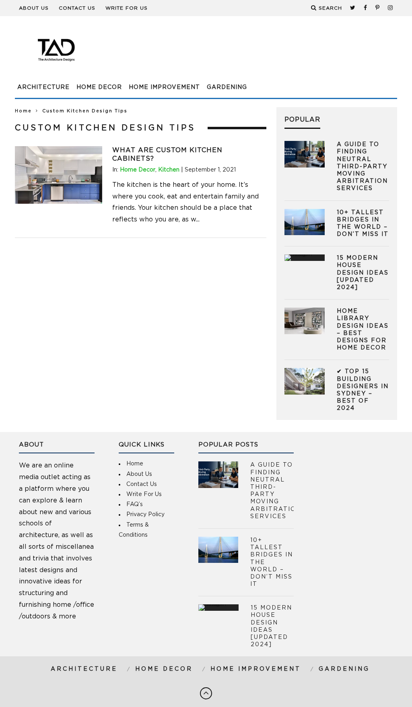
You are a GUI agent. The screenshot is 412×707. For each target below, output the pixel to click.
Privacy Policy (145, 514)
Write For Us (126, 8)
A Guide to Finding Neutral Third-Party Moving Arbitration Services (362, 166)
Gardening (227, 87)
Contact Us (77, 8)
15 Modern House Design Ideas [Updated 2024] (363, 272)
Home (23, 111)
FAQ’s (134, 504)
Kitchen (168, 170)
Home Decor (99, 87)
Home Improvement (164, 87)
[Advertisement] (250, 54)
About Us (34, 8)
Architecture (43, 87)
